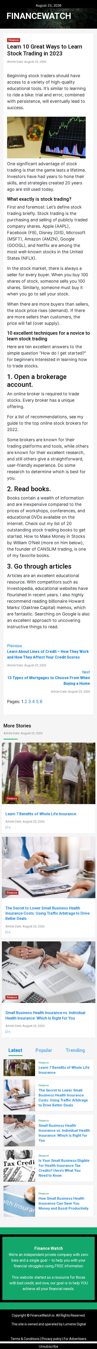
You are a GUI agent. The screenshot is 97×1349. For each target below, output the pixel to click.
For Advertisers (75, 1339)
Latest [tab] (15, 1050)
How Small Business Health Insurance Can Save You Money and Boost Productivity (63, 1203)
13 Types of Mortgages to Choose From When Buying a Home (48, 681)
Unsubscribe (48, 1346)
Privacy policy (52, 1339)
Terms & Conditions (25, 1339)
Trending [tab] (75, 1050)
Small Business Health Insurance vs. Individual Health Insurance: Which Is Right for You (45, 1019)
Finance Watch (48, 1248)
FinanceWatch (39, 16)
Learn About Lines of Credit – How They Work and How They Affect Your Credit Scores (48, 655)
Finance (13, 40)
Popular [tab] (44, 1050)
